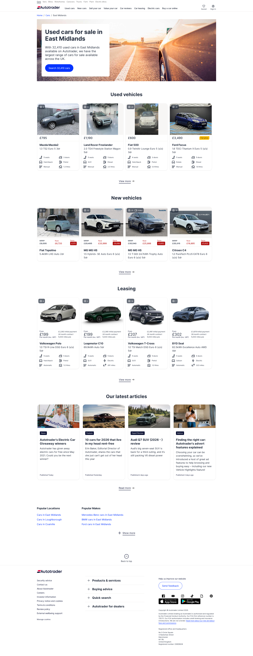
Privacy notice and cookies (50, 601)
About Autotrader (45, 588)
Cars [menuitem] (39, 2)
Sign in (213, 9)
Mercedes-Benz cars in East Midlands (102, 514)
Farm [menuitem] (86, 2)
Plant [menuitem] (91, 2)
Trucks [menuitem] (79, 2)
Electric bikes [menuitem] (100, 2)
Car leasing (139, 8)
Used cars (70, 8)
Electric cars (154, 8)
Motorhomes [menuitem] (60, 2)
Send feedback (170, 585)
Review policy (43, 609)
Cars (48, 15)
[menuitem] (70, 8)
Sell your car (95, 8)
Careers (40, 592)
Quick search (101, 598)
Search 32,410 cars (59, 68)
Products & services (106, 580)
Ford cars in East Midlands (96, 524)
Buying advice (102, 589)
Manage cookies (44, 619)
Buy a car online (169, 8)
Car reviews (126, 8)
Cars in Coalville (46, 524)
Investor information (46, 597)
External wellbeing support (49, 613)
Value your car (110, 8)
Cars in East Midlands (49, 514)
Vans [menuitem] (45, 2)
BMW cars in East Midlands (97, 519)
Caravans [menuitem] (71, 2)
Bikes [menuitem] (50, 2)
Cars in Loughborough (49, 519)
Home (39, 15)
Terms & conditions (46, 605)
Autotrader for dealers (108, 606)
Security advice (44, 580)
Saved (203, 9)
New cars (82, 8)
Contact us (42, 584)
